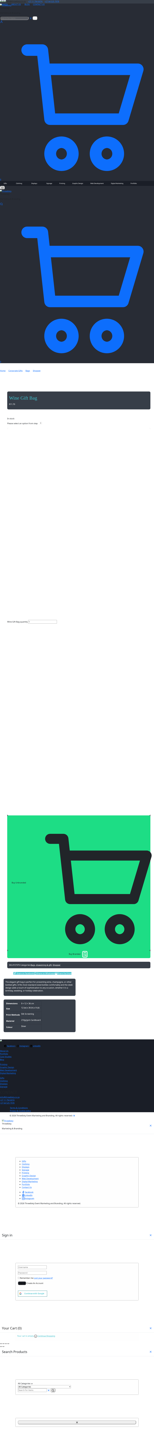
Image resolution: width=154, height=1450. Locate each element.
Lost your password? (43, 1278)
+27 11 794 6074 (7, 1100)
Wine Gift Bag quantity (17, 621)
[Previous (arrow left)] (1, 1346)
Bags (28, 370)
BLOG (27, 4)
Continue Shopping (46, 1336)
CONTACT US (39, 4)
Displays (34, 183)
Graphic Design (77, 183)
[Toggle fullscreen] (3, 1343)
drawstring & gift (44, 965)
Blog (2, 1059)
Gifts (5, 183)
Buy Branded (75, 954)
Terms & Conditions (19, 1108)
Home (3, 370)
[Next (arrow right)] (3, 1346)
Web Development (97, 183)
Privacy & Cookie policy (20, 1110)
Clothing (19, 183)
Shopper (37, 370)
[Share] (6, 1343)
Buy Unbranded (19, 882)
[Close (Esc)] (8, 1343)
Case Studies (6, 1056)
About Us (4, 1051)
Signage (49, 183)
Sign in (22, 1283)
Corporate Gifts (15, 370)
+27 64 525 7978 (52, 1)
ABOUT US (16, 4)
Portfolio (134, 183)
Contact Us (27, 1187)
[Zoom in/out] (1, 1343)
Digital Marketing (117, 183)
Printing (62, 183)
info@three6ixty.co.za (16, 1)
